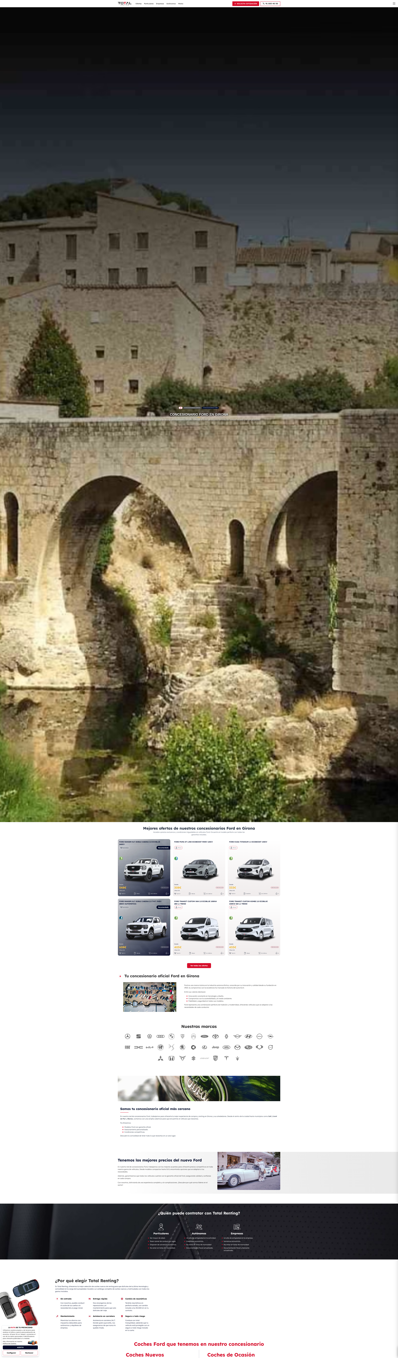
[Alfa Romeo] (160, 1047)
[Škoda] (182, 1047)
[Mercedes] (127, 1036)
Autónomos (171, 4)
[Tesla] (226, 1058)
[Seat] (138, 1036)
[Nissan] (259, 1036)
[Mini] (237, 1036)
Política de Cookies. (9, 1343)
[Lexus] (204, 1047)
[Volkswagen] (149, 1036)
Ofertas (139, 4)
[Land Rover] (226, 1047)
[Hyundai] (248, 1036)
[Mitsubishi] (160, 1058)
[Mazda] (237, 1047)
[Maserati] (237, 1058)
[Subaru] (248, 1047)
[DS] (171, 1047)
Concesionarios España (192, 407)
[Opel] (270, 1036)
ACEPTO (20, 1347)
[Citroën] (193, 1036)
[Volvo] (270, 1047)
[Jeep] (215, 1047)
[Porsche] (215, 1058)
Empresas (160, 4)
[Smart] (193, 1047)
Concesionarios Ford (210, 407)
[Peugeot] (182, 1036)
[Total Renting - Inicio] (124, 3)
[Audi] (160, 1036)
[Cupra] (182, 1058)
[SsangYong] (259, 1047)
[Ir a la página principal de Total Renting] (181, 408)
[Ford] (204, 1036)
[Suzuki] (193, 1058)
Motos (180, 4)
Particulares (149, 4)
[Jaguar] (204, 1058)
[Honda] (171, 1058)
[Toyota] (215, 1036)
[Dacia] (138, 1047)
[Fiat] (127, 1047)
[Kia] (149, 1047)
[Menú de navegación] (394, 3)
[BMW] (171, 1036)
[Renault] (226, 1036)
